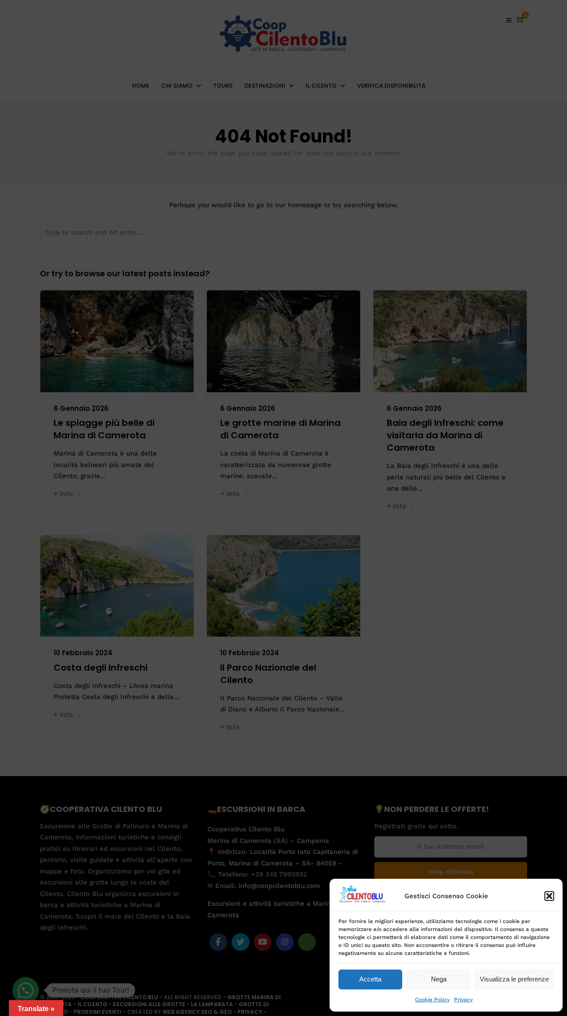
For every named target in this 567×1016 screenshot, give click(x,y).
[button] (549, 896)
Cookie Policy (432, 1000)
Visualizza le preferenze (514, 979)
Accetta (370, 979)
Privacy (463, 1000)
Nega (439, 979)
